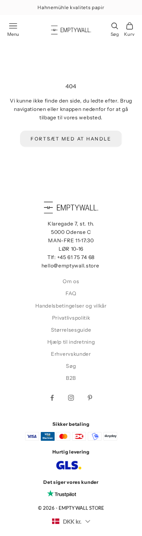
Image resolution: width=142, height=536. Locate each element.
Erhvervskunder (71, 354)
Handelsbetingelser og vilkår (71, 305)
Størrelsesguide (71, 330)
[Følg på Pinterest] (90, 397)
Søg (71, 366)
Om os (71, 281)
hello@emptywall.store (70, 265)
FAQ (71, 293)
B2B (71, 378)
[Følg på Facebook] (52, 397)
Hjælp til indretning (71, 342)
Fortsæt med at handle (71, 139)
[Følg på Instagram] (71, 397)
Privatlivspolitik (71, 318)
